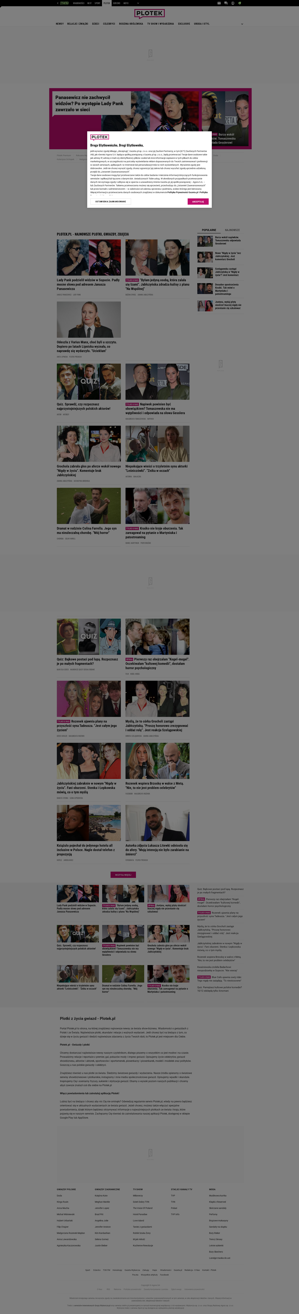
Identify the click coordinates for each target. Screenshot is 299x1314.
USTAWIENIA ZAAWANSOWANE (110, 201)
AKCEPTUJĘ (198, 201)
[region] (149, 169)
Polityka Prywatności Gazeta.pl (182, 192)
